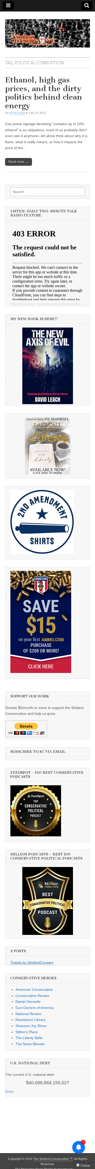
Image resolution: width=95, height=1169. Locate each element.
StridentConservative (22, 304)
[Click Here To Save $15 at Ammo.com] (40, 672)
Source (9, 1091)
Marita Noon (17, 113)
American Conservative (34, 989)
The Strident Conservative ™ (53, 1159)
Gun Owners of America (34, 1008)
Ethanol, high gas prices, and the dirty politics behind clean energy (43, 92)
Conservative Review (32, 996)
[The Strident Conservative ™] (47, 30)
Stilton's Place (26, 1032)
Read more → (18, 162)
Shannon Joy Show (30, 1026)
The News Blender (30, 1044)
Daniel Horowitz (28, 1001)
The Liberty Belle (29, 1038)
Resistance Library (30, 1020)
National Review (28, 1014)
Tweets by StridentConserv (31, 962)
